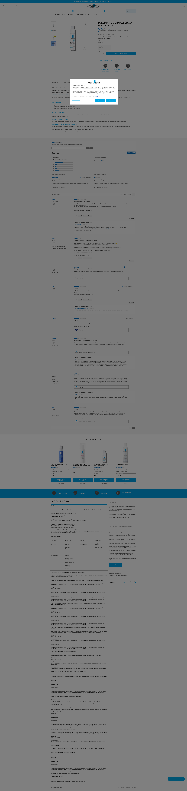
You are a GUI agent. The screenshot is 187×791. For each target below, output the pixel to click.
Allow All (111, 100)
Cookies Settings (76, 100)
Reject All (100, 100)
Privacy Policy (97, 96)
